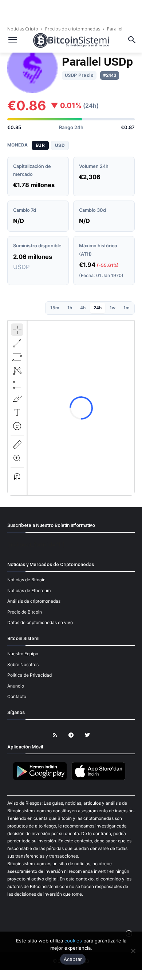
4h (83, 307)
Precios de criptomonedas (72, 29)
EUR (40, 145)
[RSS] (54, 735)
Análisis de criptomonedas (33, 601)
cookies (73, 941)
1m (126, 307)
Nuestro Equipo (22, 653)
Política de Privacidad (29, 675)
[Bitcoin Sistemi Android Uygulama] (42, 778)
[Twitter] (87, 735)
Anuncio (15, 686)
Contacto (16, 696)
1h (69, 307)
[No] (133, 950)
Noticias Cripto (23, 29)
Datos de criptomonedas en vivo (40, 622)
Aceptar (73, 959)
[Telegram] (71, 735)
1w (112, 307)
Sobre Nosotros (23, 664)
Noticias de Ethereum (29, 590)
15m (54, 307)
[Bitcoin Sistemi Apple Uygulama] (100, 778)
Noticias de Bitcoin (26, 579)
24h (98, 307)
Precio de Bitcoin (24, 612)
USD (60, 145)
